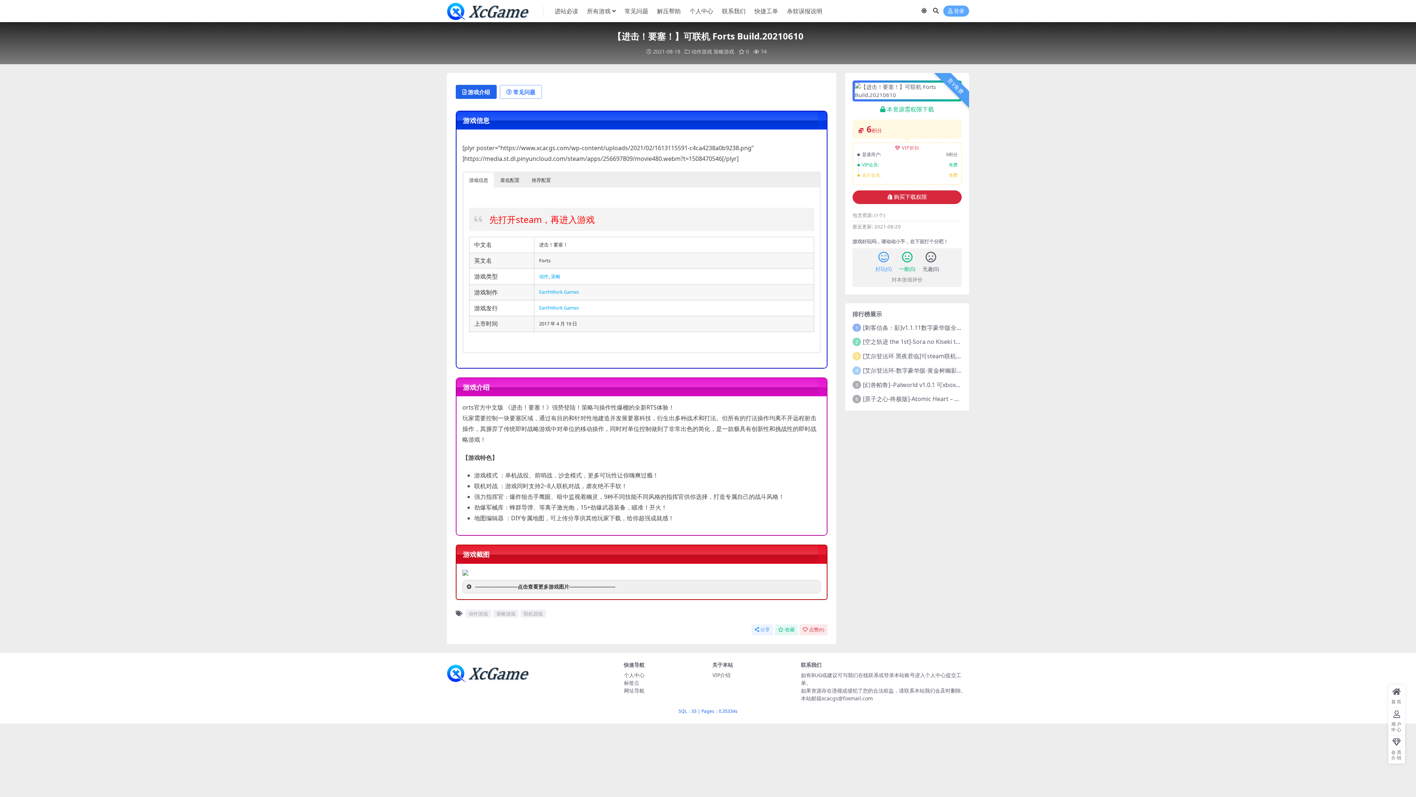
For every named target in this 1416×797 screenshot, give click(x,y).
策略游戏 (724, 51)
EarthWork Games (559, 292)
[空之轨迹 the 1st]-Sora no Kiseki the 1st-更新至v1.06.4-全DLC (946, 342)
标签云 (631, 682)
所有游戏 (599, 11)
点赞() (816, 629)
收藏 (790, 629)
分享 (765, 629)
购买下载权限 (910, 197)
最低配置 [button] (510, 180)
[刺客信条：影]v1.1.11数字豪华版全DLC (915, 328)
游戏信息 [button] (478, 180)
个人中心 (701, 11)
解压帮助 (669, 11)
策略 (555, 276)
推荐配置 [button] (541, 180)
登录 (959, 11)
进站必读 (566, 11)
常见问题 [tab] (524, 92)
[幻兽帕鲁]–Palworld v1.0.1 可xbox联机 (915, 385)
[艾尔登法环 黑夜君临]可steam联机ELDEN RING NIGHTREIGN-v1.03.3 (956, 356)
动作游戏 (701, 51)
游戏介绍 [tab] (479, 92)
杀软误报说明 (804, 11)
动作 (544, 276)
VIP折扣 (910, 148)
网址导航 (634, 690)
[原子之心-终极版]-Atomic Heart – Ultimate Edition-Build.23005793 (953, 399)
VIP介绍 (721, 675)
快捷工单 (766, 11)
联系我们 (734, 11)
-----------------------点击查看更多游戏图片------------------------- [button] (545, 586)
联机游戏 (533, 613)
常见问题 (636, 11)
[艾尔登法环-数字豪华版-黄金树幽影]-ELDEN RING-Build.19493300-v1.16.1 (961, 370)
